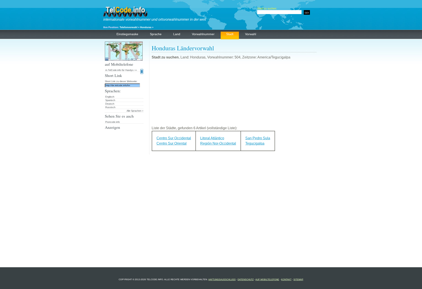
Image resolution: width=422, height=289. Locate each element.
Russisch (110, 107)
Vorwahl (250, 34)
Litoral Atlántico (212, 138)
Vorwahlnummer (203, 34)
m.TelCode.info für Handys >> (121, 70)
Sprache (156, 34)
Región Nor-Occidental (218, 143)
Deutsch (109, 103)
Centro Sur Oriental (171, 143)
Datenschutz (246, 279)
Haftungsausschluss (222, 279)
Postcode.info (112, 122)
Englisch (109, 96)
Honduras (145, 27)
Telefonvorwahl (128, 27)
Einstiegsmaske (127, 34)
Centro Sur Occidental (173, 138)
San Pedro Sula (257, 138)
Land (176, 34)
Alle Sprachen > (135, 110)
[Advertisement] (234, 94)
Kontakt (286, 279)
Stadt (229, 34)
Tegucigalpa (254, 143)
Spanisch (110, 100)
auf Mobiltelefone (267, 279)
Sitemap (298, 279)
